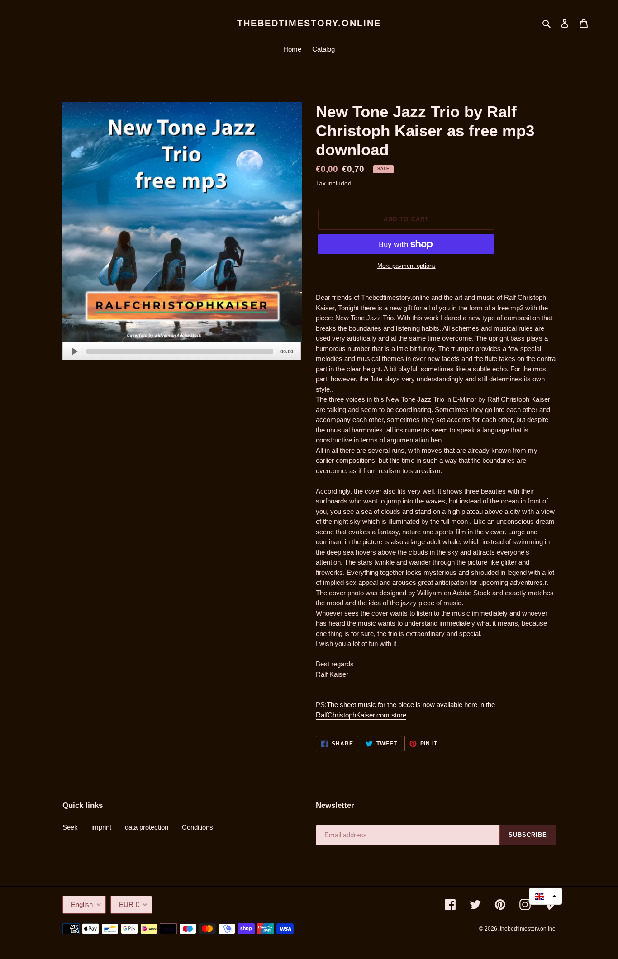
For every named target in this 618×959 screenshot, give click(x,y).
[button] (545, 896)
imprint (101, 827)
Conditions (197, 827)
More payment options (406, 265)
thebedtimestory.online (309, 23)
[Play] (74, 351)
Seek (70, 827)
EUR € (129, 904)
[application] (181, 351)
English (82, 904)
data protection (146, 827)
